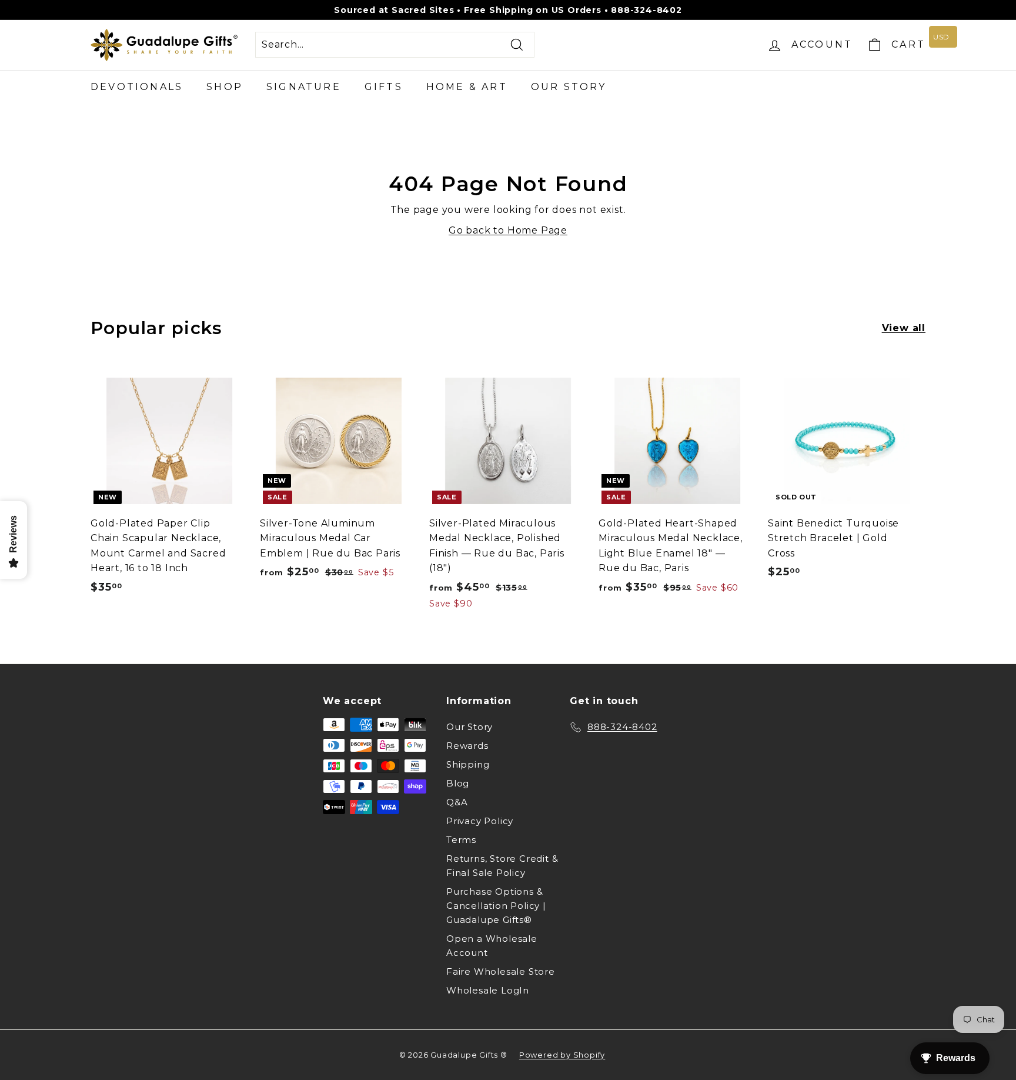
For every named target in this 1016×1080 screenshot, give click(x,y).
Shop (224, 86)
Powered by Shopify (562, 1054)
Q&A (456, 802)
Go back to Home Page (508, 230)
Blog (457, 783)
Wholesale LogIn (487, 990)
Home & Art (466, 86)
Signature (303, 86)
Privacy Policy (479, 820)
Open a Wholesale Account (491, 945)
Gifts (384, 86)
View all (903, 328)
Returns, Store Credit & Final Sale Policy (502, 865)
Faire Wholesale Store (500, 971)
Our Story (569, 86)
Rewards (467, 745)
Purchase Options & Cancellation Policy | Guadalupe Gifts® (496, 905)
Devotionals (137, 86)
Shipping (467, 764)
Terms (461, 839)
